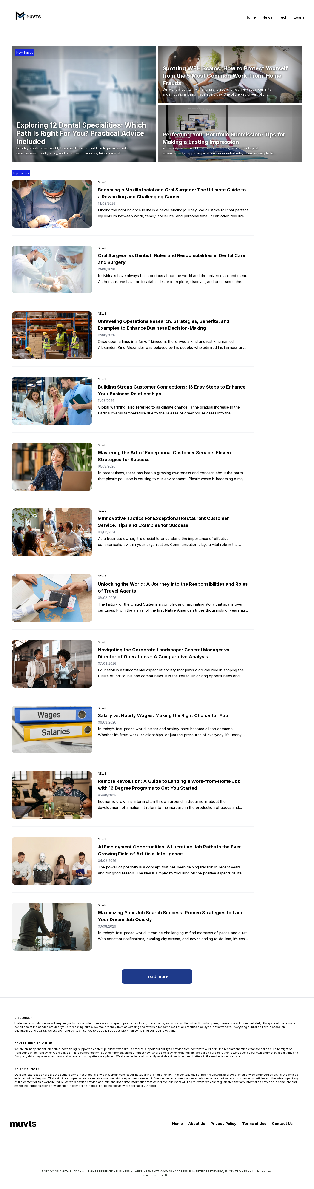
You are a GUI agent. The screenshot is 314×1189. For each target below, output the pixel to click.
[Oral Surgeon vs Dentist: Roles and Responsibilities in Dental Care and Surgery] (52, 269)
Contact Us (282, 1123)
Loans (299, 17)
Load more (157, 976)
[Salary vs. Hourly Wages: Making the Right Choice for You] (52, 729)
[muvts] (27, 17)
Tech (283, 17)
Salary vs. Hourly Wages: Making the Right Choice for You (163, 715)
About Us (196, 1123)
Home (250, 17)
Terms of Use (254, 1123)
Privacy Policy (224, 1123)
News (267, 17)
